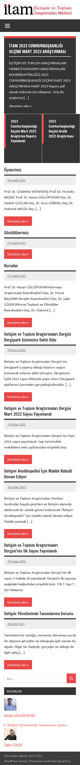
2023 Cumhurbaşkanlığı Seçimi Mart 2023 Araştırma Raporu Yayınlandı (24, 131)
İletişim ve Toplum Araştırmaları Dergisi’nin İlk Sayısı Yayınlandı (31, 548)
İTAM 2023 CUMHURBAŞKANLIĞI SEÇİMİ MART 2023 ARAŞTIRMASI (37, 49)
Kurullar (11, 266)
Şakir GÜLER (13, 744)
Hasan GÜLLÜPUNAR (19, 715)
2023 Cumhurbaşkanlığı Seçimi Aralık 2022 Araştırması (62, 128)
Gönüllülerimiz (16, 233)
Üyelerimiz (13, 170)
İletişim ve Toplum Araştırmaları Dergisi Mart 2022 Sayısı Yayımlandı (37, 411)
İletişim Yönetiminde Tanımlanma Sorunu (38, 614)
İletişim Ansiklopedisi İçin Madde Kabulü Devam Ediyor (38, 474)
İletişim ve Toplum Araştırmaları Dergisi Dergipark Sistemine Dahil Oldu (37, 337)
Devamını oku (19, 106)
